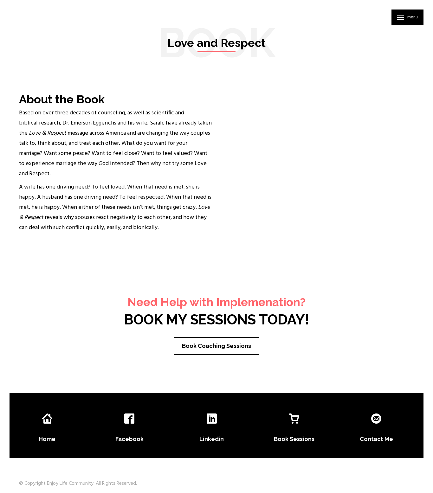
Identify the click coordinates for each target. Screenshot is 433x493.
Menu (412, 17)
